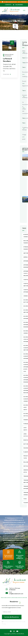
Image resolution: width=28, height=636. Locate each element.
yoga (25, 498)
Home (11, 23)
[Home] (14, 581)
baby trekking (23, 52)
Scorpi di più (6, 74)
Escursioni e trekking (23, 74)
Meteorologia (23, 118)
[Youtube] (17, 631)
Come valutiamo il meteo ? (8, 566)
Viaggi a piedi (23, 137)
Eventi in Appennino (23, 83)
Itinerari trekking (23, 96)
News (23, 123)
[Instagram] (14, 631)
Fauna (23, 90)
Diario (23, 67)
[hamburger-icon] (24, 10)
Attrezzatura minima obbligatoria (19, 557)
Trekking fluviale (23, 129)
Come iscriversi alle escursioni (8, 556)
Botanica (23, 58)
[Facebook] (10, 631)
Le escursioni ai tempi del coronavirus (23, 107)
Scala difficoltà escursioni (20, 566)
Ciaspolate (23, 62)
